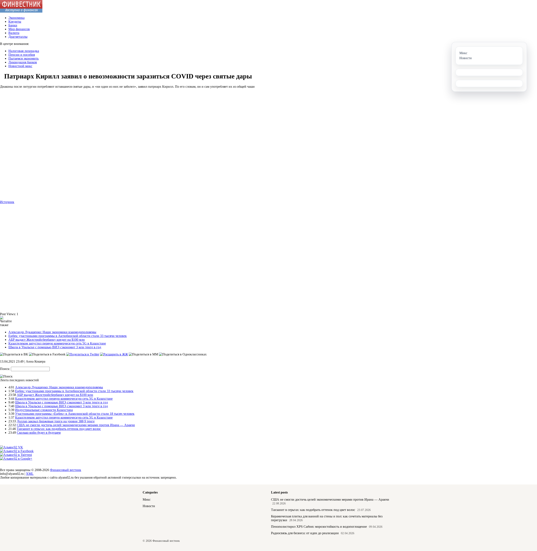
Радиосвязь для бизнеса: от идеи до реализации (305, 533)
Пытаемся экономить (23, 58)
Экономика (16, 18)
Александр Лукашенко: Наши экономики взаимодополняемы (52, 332)
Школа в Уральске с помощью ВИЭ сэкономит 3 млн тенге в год (54, 347)
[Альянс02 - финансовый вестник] (21, 11)
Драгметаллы (17, 36)
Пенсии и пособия (21, 54)
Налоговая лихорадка (23, 51)
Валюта (13, 33)
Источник (7, 202)
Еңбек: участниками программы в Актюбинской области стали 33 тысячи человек (67, 336)
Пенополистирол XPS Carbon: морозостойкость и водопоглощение (319, 526)
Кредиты (14, 21)
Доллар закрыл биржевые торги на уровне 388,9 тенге (56, 421)
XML (30, 473)
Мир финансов (19, 29)
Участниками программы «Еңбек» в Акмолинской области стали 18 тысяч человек (74, 413)
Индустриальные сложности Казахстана (44, 410)
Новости (149, 506)
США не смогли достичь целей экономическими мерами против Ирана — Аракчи (76, 425)
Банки (12, 25)
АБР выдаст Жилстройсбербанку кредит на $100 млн (46, 339)
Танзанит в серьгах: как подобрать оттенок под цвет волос (59, 429)
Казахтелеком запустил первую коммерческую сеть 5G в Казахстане (57, 343)
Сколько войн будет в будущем (39, 432)
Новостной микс (20, 66)
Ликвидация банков (22, 62)
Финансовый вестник (65, 470)
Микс (147, 499)
